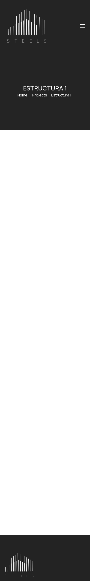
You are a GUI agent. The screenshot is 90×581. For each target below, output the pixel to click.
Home (22, 95)
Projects (39, 95)
